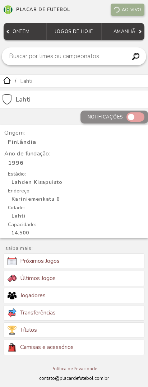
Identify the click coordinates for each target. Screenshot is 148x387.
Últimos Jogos (38, 278)
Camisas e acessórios (47, 347)
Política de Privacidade (74, 369)
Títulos (28, 330)
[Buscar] (136, 56)
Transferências (38, 313)
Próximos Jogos (40, 261)
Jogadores (33, 295)
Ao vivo (132, 10)
